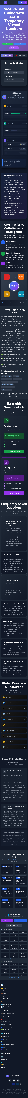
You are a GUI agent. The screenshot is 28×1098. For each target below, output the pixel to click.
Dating (22, 969)
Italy (23, 937)
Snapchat (5, 972)
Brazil (14, 937)
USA (5, 932)
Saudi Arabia (22, 945)
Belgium (14, 951)
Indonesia (5, 945)
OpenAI (22, 972)
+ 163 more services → (14, 977)
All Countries (20, 920)
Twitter (22, 967)
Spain (5, 943)
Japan (5, 937)
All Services (7, 920)
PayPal (13, 975)
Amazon (5, 975)
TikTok (5, 969)
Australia (14, 943)
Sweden (5, 951)
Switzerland (14, 948)
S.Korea (22, 940)
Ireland (14, 956)
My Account (22, 2)
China (22, 932)
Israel (5, 956)
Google (22, 964)
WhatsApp (5, 964)
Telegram (14, 964)
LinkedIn (14, 972)
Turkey (5, 948)
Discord (14, 969)
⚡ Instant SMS (7, 55)
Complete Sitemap (14, 925)
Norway (5, 953)
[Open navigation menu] (2, 2)
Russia (14, 940)
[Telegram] (14, 1080)
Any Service (22, 975)
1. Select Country (8, 69)
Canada (5, 940)
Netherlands (14, 945)
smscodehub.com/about (10, 216)
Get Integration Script (14, 451)
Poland (22, 948)
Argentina (23, 951)
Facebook (5, 967)
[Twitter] (9, 1080)
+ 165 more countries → (14, 958)
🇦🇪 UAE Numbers (20, 55)
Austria (22, 953)
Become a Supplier (14, 493)
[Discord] (18, 1080)
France (22, 935)
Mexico (22, 943)
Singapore (23, 956)
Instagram (14, 967)
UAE (14, 953)
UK (14, 932)
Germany (14, 935)
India (5, 935)
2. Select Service (8, 76)
